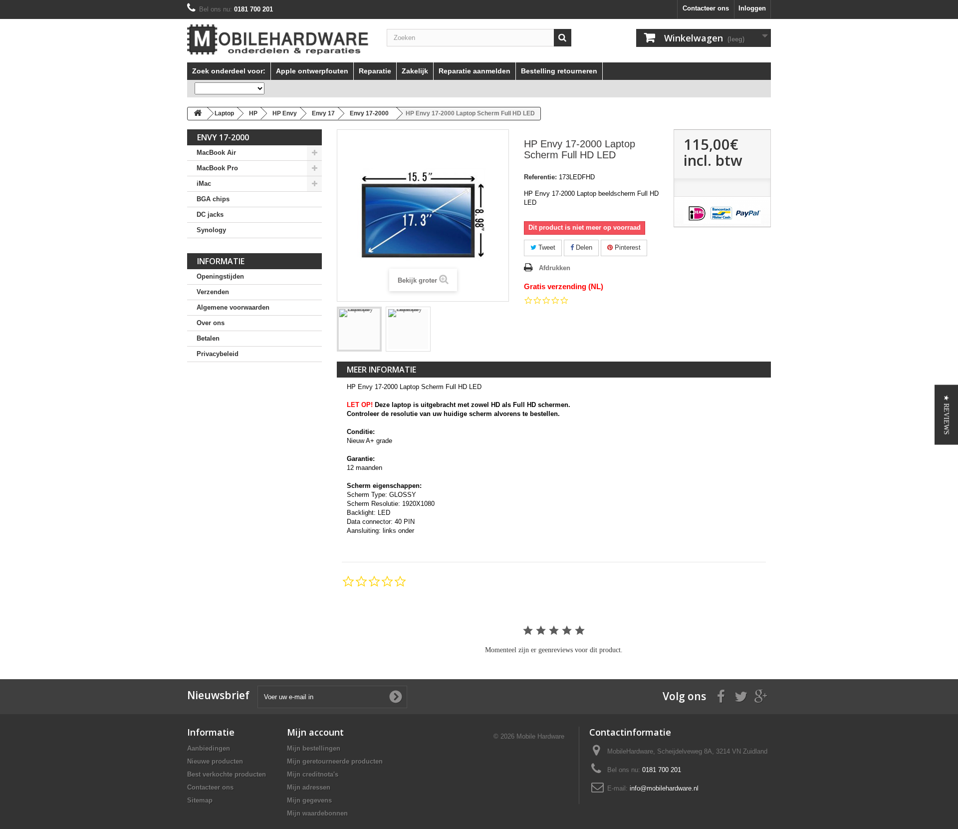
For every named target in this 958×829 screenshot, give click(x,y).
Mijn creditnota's (312, 774)
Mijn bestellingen (313, 748)
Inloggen (752, 8)
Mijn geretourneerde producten (335, 761)
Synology (211, 230)
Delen (583, 247)
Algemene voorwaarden (233, 307)
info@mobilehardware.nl (664, 788)
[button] (946, 414)
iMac (204, 183)
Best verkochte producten (226, 774)
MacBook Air (216, 152)
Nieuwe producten (215, 761)
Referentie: (540, 177)
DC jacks (210, 214)
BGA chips (213, 199)
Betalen (208, 338)
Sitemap (200, 800)
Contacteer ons (706, 8)
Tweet (545, 247)
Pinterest (627, 247)
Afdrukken (554, 268)
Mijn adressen (308, 787)
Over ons (211, 323)
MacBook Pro (217, 168)
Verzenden (213, 292)
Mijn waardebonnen (317, 813)
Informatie (220, 261)
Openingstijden (220, 276)
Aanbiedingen (208, 748)
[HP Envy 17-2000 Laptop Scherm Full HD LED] (359, 329)
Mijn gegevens (309, 800)
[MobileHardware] (279, 39)
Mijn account (315, 732)
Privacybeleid (218, 354)
